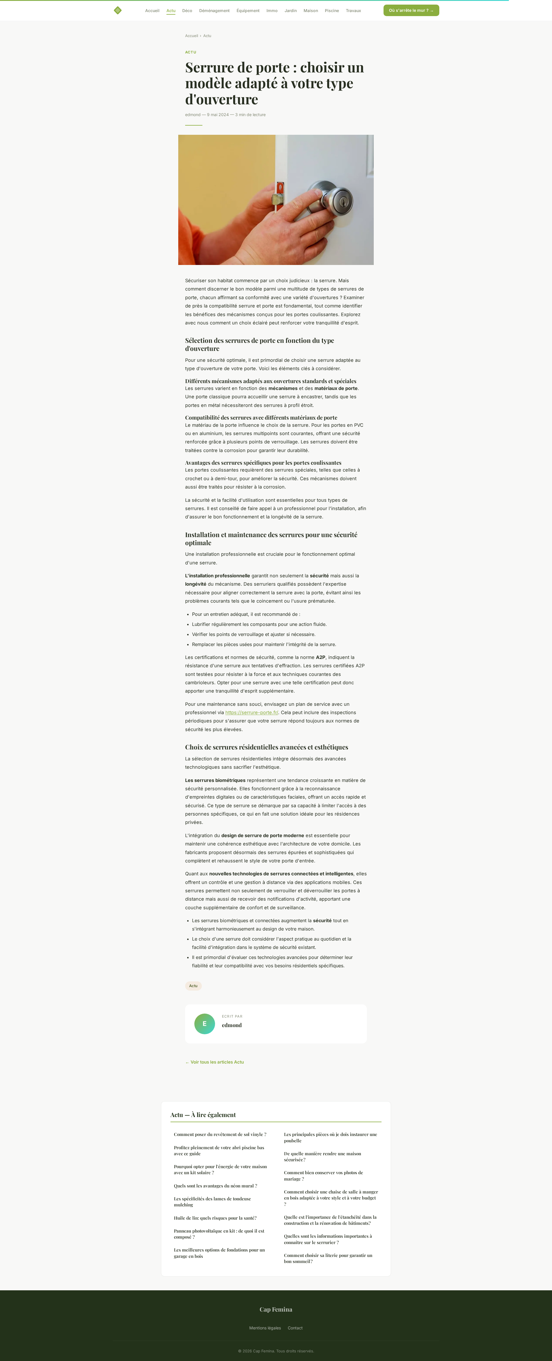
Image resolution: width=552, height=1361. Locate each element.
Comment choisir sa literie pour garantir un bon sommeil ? (328, 1258)
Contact (295, 1327)
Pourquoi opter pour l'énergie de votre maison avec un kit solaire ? (220, 1169)
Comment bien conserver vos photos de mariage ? (323, 1175)
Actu (170, 10)
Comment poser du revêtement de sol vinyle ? (220, 1134)
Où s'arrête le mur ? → (411, 10)
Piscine (332, 10)
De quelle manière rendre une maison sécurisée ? (322, 1156)
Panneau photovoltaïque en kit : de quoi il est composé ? (219, 1234)
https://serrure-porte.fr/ (251, 712)
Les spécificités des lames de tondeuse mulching (212, 1202)
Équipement (248, 10)
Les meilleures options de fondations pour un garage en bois (219, 1253)
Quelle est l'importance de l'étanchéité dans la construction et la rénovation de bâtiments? (330, 1220)
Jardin (291, 10)
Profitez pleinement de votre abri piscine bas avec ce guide (219, 1150)
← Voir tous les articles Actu (214, 1062)
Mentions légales (265, 1327)
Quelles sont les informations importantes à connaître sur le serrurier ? (328, 1239)
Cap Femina (276, 1309)
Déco (187, 10)
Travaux (353, 10)
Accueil (152, 10)
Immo (272, 10)
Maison (311, 10)
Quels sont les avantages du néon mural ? (215, 1186)
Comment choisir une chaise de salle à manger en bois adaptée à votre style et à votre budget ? (331, 1198)
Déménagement (214, 10)
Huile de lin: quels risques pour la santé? (215, 1218)
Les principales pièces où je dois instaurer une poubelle (330, 1137)
